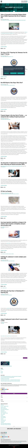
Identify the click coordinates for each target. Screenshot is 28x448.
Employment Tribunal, (4, 119)
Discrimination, (6, 56)
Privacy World (2, 415)
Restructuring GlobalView (3, 416)
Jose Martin (2, 322)
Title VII (12, 56)
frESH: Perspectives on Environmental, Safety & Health (6, 424)
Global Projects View (3, 410)
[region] (14, 70)
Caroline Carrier (3, 294)
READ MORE (20, 442)
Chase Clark (2, 84)
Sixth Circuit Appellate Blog (3, 417)
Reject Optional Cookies (13, 73)
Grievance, (7, 119)
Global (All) (2, 372)
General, (10, 85)
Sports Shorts (2, 418)
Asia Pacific (2, 371)
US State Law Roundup (6, 191)
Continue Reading (4, 46)
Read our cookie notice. (6, 71)
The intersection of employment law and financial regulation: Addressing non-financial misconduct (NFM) (14, 163)
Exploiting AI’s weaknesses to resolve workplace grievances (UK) (14, 257)
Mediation (9, 119)
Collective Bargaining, (5, 85)
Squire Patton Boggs (24, 2)
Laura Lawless (2, 19)
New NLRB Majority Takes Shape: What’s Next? (12, 82)
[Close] (24, 67)
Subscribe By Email (3, 390)
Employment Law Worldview (3, 407)
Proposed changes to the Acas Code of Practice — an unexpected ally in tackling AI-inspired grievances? (14, 116)
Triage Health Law (2, 422)
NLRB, (12, 85)
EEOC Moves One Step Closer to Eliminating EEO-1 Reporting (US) (12, 291)
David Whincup (2, 118)
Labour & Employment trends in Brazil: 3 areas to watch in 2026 (14, 320)
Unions (14, 85)
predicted (8, 308)
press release (8, 243)
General (3, 323)
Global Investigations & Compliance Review (5, 409)
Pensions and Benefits (3, 414)
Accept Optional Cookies (20, 73)
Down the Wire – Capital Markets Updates (4, 406)
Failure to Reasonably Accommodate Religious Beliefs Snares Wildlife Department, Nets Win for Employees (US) (13, 15)
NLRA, (11, 85)
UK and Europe (2, 369)
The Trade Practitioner (3, 421)
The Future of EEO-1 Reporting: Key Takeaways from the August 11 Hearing (14, 53)
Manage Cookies (6, 73)
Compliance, (4, 56)
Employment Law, (10, 56)
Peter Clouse (2, 55)
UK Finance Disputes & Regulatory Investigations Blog (5, 423)
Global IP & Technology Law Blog (4, 408)
